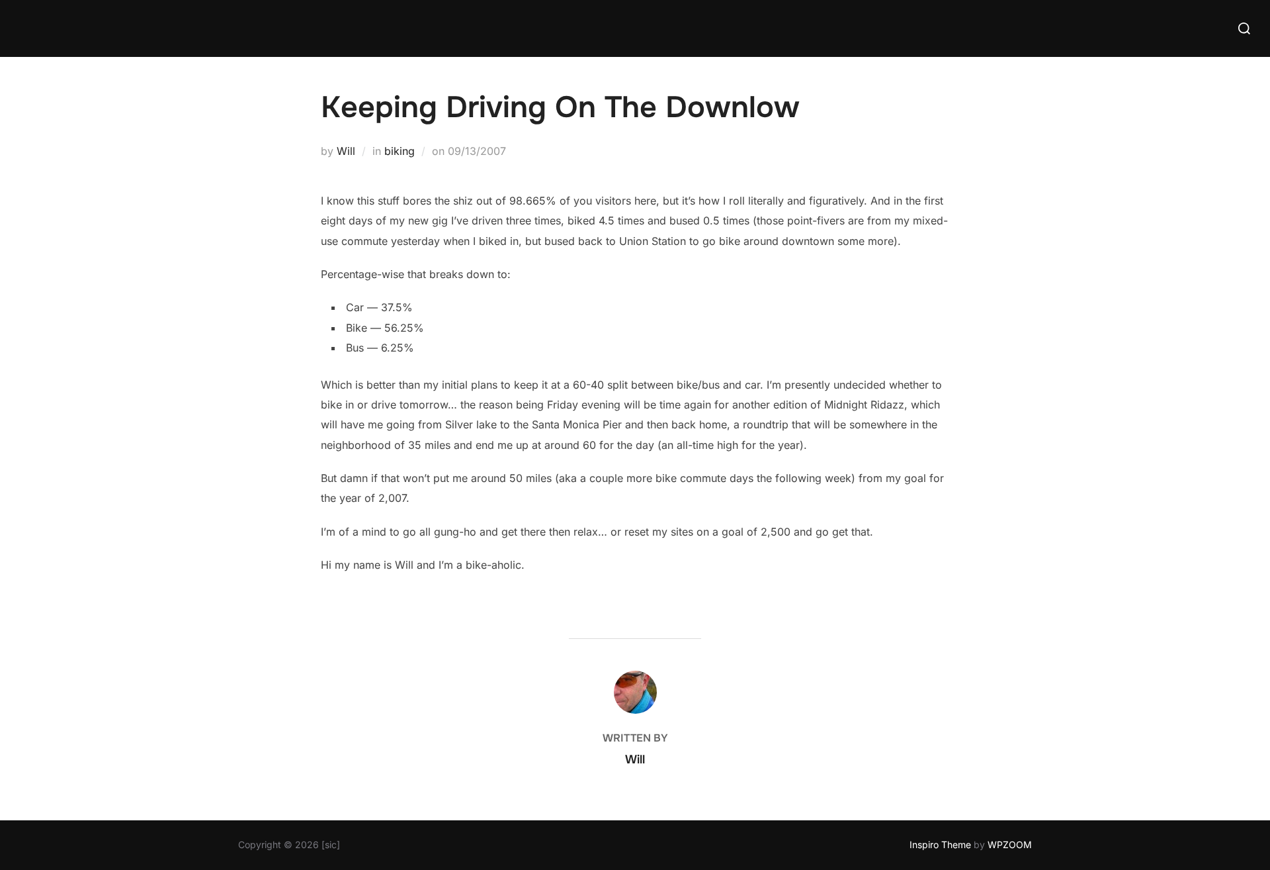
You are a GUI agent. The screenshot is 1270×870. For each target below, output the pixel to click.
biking (399, 151)
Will (346, 151)
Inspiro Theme (940, 844)
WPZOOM (1010, 844)
